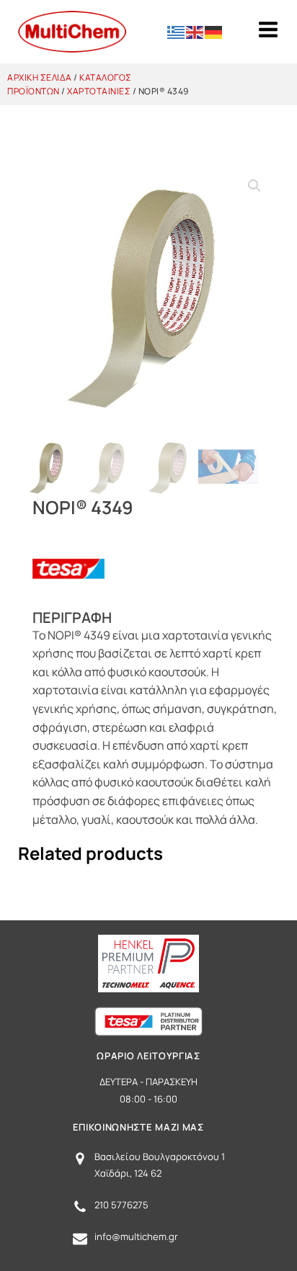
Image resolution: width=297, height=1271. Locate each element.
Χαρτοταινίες (98, 91)
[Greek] (176, 31)
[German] (214, 31)
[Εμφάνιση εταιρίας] (68, 600)
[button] (254, 186)
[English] (195, 31)
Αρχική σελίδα (39, 77)
